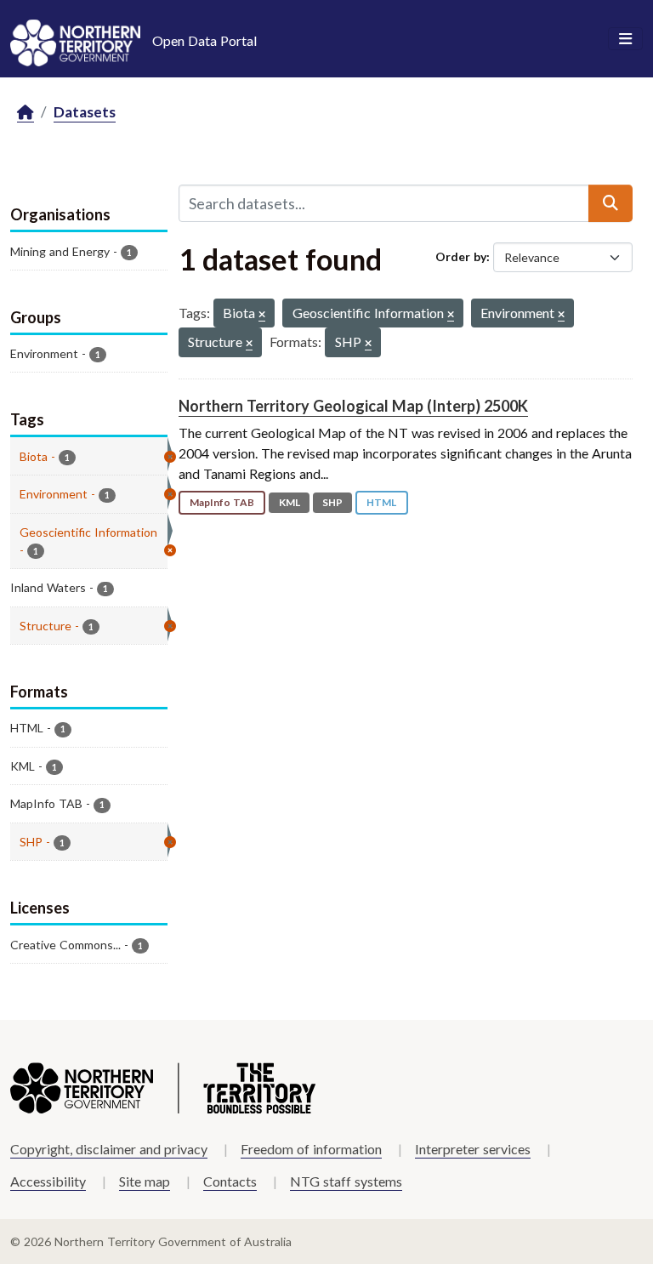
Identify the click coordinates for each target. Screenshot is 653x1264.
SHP (332, 502)
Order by (460, 256)
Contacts (230, 1181)
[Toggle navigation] (625, 39)
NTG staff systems (346, 1181)
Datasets (85, 112)
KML (289, 502)
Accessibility (48, 1181)
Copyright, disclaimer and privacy (108, 1149)
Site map (144, 1181)
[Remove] (261, 315)
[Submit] (610, 203)
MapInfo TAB (222, 502)
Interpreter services (473, 1149)
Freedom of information (311, 1149)
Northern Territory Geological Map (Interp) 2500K (353, 405)
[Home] (25, 112)
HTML (381, 502)
